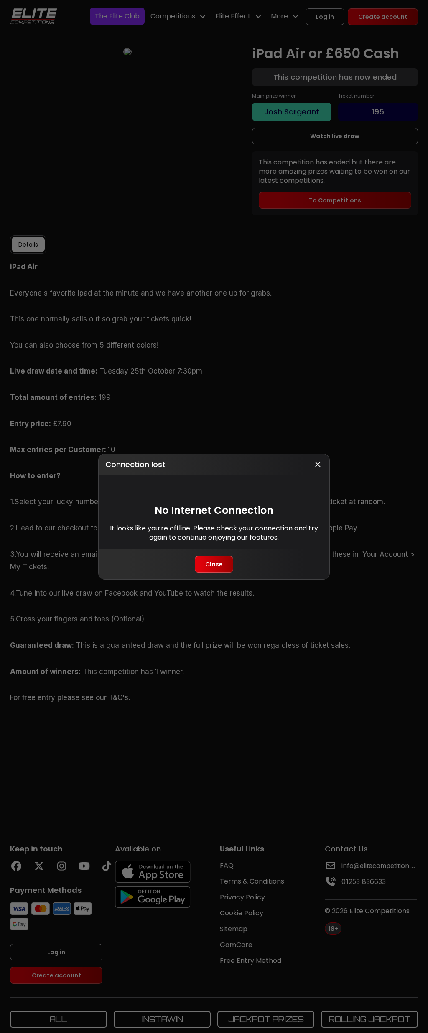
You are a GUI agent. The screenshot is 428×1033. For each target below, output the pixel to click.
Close (214, 564)
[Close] (318, 465)
